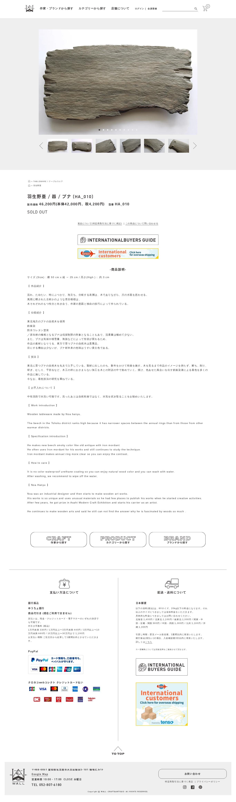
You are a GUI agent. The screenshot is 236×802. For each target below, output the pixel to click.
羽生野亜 (37, 186)
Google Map (40, 774)
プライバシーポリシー (208, 781)
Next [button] (193, 146)
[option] (118, 82)
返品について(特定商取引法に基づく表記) (100, 223)
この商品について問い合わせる (141, 223)
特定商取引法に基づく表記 (179, 781)
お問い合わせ (193, 774)
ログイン (139, 8)
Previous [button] (43, 146)
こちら (148, 642)
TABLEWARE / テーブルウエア (48, 181)
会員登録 (152, 8)
